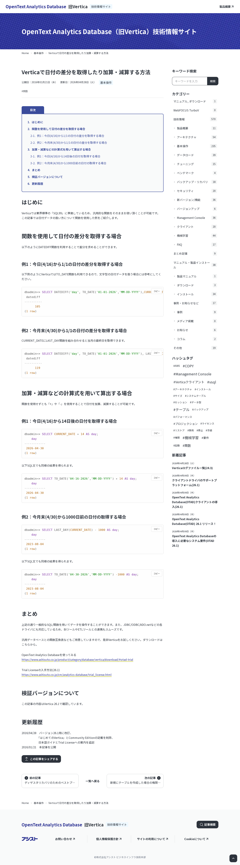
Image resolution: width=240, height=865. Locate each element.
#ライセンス (207, 423)
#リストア (179, 430)
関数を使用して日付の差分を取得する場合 (58, 129)
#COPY (188, 365)
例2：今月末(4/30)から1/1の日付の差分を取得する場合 (72, 142)
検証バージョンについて (47, 177)
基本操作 (39, 53)
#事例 (190, 430)
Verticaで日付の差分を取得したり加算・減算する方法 (78, 53)
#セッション (180, 402)
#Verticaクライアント (188, 382)
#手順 (209, 430)
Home (25, 53)
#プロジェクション (185, 424)
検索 (213, 81)
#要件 (205, 438)
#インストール (203, 389)
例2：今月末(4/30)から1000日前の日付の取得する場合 (71, 163)
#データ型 (195, 402)
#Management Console (192, 373)
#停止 (200, 430)
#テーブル (181, 409)
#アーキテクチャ (182, 389)
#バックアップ (200, 409)
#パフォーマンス (182, 417)
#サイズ (177, 395)
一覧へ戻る (93, 781)
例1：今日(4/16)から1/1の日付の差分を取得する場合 (70, 136)
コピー (157, 291)
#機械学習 (191, 437)
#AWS (176, 365)
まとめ (36, 170)
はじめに (37, 122)
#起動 (176, 445)
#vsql (211, 382)
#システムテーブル (195, 395)
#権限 (176, 437)
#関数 (25, 91)
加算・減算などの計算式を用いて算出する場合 (61, 149)
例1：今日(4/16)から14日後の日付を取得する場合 (68, 156)
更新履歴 (37, 183)
